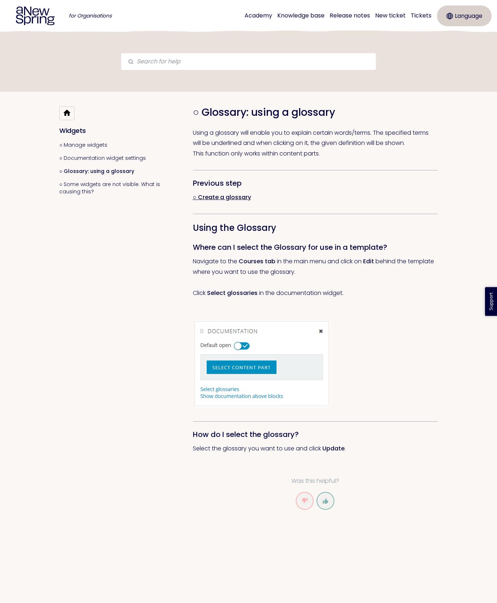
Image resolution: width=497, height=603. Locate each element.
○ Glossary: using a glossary (96, 171)
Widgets (72, 130)
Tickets (421, 15)
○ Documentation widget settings (102, 158)
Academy (258, 15)
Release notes (350, 15)
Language (468, 16)
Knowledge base (301, 15)
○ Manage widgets (83, 145)
